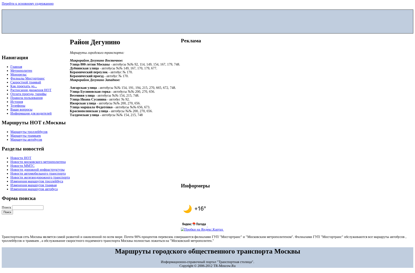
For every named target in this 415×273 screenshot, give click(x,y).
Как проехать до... (23, 86)
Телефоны (17, 105)
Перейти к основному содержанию (28, 3)
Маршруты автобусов (26, 139)
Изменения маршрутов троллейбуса (36, 181)
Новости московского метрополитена (38, 162)
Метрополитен (21, 70)
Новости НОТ (20, 158)
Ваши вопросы (21, 109)
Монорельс (18, 74)
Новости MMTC (22, 166)
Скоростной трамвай (25, 82)
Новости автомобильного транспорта (38, 173)
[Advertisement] (207, 20)
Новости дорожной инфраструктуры (37, 169)
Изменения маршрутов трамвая (33, 185)
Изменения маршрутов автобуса (34, 189)
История (16, 102)
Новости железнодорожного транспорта (40, 177)
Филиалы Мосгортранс (27, 78)
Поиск (7, 207)
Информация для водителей (31, 113)
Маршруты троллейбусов (29, 132)
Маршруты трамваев (25, 135)
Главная (16, 67)
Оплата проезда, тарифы (28, 94)
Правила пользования (26, 98)
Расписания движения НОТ (30, 90)
